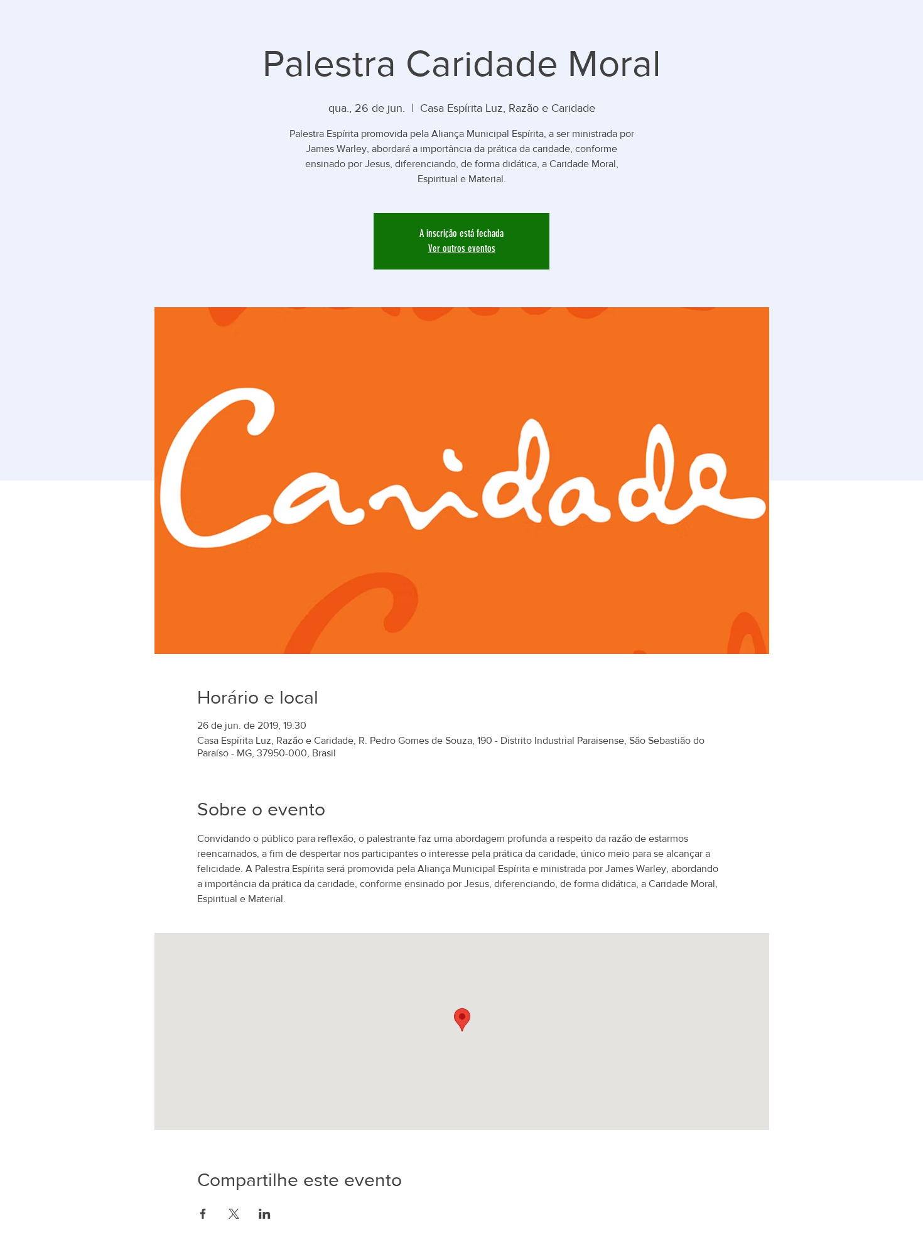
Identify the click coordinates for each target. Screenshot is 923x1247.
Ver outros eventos (461, 248)
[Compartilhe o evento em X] (234, 1214)
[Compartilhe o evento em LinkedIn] (265, 1214)
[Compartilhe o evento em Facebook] (203, 1214)
